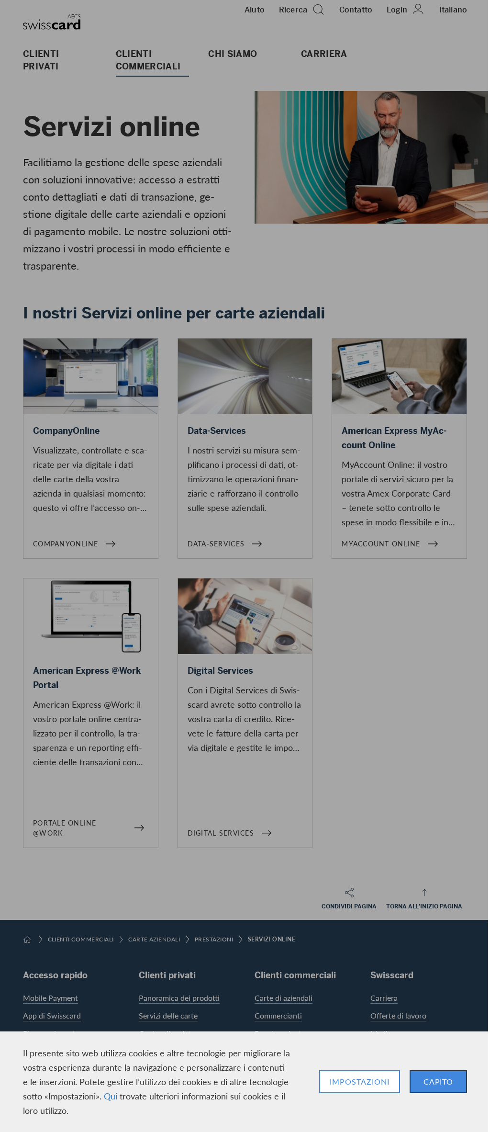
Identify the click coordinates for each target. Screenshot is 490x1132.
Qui (110, 1096)
